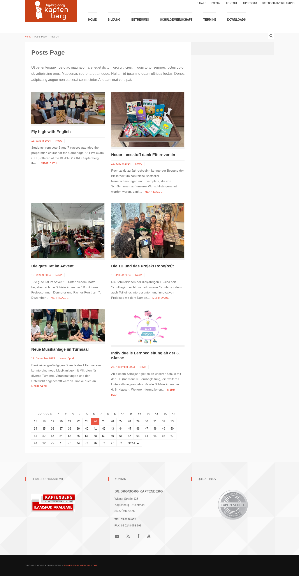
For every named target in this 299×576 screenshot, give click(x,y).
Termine (209, 19)
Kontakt (231, 3)
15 (165, 414)
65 (155, 435)
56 (78, 435)
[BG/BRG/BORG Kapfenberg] (51, 10)
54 (61, 435)
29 (137, 421)
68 (35, 442)
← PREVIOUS (43, 414)
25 (103, 421)
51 (35, 435)
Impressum (250, 3)
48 (155, 428)
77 (112, 442)
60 (112, 435)
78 (120, 442)
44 (120, 428)
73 (78, 442)
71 (61, 442)
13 (148, 414)
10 (122, 414)
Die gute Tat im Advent (52, 266)
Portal (216, 3)
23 (86, 421)
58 (95, 435)
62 (129, 435)
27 (120, 421)
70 (52, 442)
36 (52, 428)
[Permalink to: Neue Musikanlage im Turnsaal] (68, 325)
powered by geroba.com (80, 565)
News (58, 140)
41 (95, 428)
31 (155, 421)
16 (173, 414)
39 (78, 428)
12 (139, 414)
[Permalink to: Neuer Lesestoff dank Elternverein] (148, 119)
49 (163, 428)
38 (69, 428)
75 (95, 442)
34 (35, 428)
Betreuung (140, 19)
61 (120, 435)
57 (86, 435)
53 (52, 435)
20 (61, 421)
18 (44, 421)
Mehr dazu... (50, 163)
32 (163, 421)
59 (103, 435)
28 (129, 421)
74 (86, 442)
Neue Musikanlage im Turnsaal (60, 349)
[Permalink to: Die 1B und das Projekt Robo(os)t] (148, 230)
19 (52, 421)
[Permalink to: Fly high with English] (68, 107)
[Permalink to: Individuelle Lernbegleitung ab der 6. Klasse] (148, 327)
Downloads (236, 19)
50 (172, 428)
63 (137, 435)
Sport (70, 358)
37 (61, 428)
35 (44, 428)
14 (156, 414)
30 (146, 421)
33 (172, 421)
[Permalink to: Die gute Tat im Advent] (68, 230)
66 (163, 435)
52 (44, 435)
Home (92, 19)
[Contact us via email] (118, 536)
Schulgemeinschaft (176, 19)
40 (86, 428)
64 (146, 435)
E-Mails (201, 3)
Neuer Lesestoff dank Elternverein (143, 155)
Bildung (114, 19)
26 (112, 421)
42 (103, 428)
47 (146, 428)
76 (103, 442)
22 (78, 421)
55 (69, 435)
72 (69, 442)
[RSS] (128, 536)
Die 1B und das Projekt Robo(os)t (142, 266)
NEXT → (133, 442)
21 (69, 421)
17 (35, 421)
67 (172, 435)
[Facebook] (138, 536)
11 (131, 414)
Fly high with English (51, 132)
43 (112, 428)
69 (44, 442)
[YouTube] (149, 536)
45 (129, 428)
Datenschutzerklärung (278, 3)
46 (137, 428)
